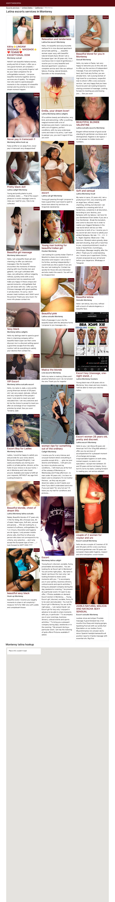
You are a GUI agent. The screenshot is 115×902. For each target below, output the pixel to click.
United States (27, 8)
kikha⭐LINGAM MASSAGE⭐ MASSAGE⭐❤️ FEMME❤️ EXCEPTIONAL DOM (22, 50)
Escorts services (12, 8)
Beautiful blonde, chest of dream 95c (21, 509)
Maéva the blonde (52, 369)
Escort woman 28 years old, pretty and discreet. (92, 438)
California (39, 8)
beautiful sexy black (18, 593)
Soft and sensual (85, 190)
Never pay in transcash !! (21, 139)
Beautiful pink (49, 313)
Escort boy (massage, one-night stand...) (91, 374)
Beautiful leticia (84, 297)
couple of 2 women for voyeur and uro (89, 536)
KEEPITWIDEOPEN (13, 3)
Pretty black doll (16, 186)
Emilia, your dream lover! (55, 110)
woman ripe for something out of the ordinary (56, 447)
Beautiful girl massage (19, 252)
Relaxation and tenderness (56, 39)
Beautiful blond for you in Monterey (90, 55)
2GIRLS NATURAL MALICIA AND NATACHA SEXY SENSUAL (91, 609)
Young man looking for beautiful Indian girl (54, 246)
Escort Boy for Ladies (19, 448)
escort (45, 192)
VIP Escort (13, 381)
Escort (45, 557)
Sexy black (13, 329)
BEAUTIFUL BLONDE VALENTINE (88, 123)
